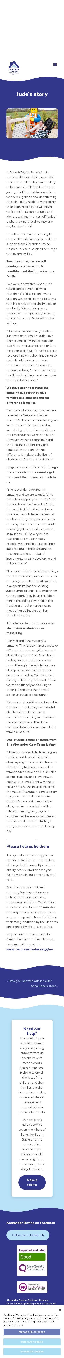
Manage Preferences (32, 1331)
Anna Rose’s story (43, 986)
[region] (32, 1331)
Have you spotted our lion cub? (30, 981)
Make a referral (32, 1182)
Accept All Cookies (31, 1351)
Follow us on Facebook (28, 1235)
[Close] (60, 1310)
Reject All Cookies (32, 1341)
